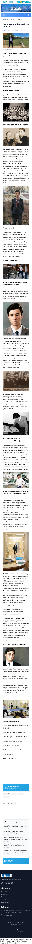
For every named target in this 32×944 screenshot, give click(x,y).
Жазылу (3, 899)
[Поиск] (24, 15)
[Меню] (4, 15)
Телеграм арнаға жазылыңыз (13, 787)
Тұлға (12, 19)
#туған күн (20, 793)
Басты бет (5, 19)
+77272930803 (8, 915)
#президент (6, 796)
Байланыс (4, 894)
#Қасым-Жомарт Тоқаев (9, 793)
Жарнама (4, 897)
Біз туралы (4, 891)
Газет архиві (5, 902)
